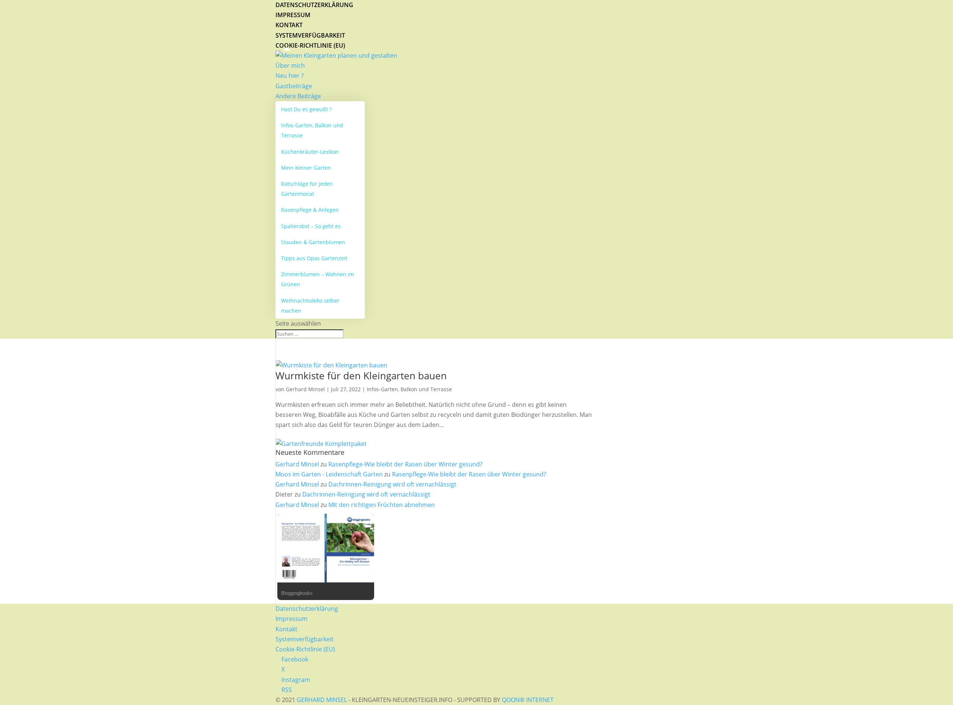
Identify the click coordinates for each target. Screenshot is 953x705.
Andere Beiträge (298, 96)
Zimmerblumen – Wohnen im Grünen (317, 279)
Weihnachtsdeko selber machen (310, 305)
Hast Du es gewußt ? (306, 109)
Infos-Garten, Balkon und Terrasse (312, 130)
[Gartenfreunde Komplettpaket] (321, 444)
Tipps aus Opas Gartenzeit (314, 258)
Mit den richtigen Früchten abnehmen (381, 505)
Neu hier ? (289, 75)
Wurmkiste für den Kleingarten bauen (361, 375)
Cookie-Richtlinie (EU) (310, 45)
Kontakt (289, 25)
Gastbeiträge (293, 86)
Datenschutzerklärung (314, 5)
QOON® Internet (528, 700)
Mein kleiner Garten (306, 167)
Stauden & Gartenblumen (313, 242)
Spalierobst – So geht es (311, 226)
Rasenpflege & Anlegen (310, 209)
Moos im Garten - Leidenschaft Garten (329, 474)
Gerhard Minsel (305, 389)
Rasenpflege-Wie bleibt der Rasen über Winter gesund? (405, 464)
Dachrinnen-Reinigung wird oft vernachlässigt (392, 484)
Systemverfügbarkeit (310, 35)
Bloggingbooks (297, 593)
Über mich (290, 65)
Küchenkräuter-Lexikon (310, 151)
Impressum (292, 15)
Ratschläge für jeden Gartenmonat (307, 188)
